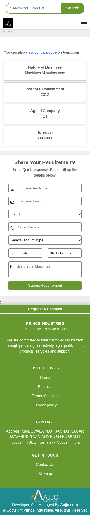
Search (72, 8)
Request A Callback (45, 309)
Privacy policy (45, 405)
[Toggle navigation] (84, 23)
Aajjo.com (69, 505)
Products (45, 387)
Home (8, 32)
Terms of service (45, 396)
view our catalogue (41, 52)
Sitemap (45, 474)
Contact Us (45, 464)
